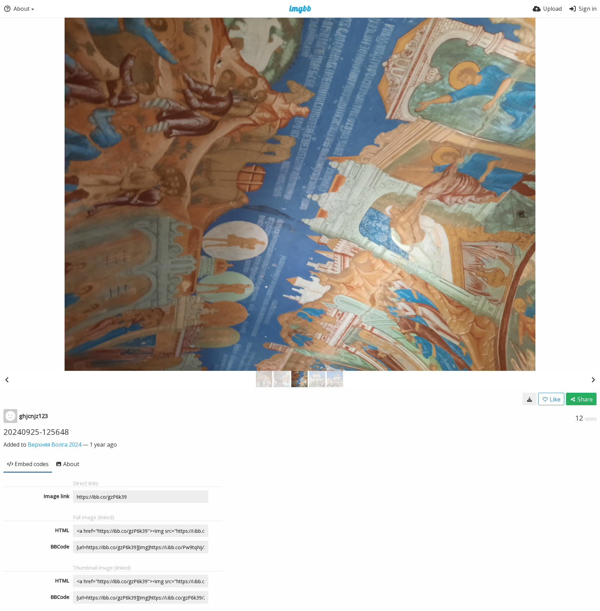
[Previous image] (7, 379)
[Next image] (593, 379)
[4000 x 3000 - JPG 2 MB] (529, 399)
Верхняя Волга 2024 (54, 444)
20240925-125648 (36, 431)
